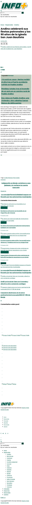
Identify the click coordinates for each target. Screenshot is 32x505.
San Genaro (10, 481)
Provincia (9, 477)
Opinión (5, 426)
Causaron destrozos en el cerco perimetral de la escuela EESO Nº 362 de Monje (15, 295)
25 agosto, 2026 (4, 215)
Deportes (6, 422)
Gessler (9, 470)
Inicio (2, 25)
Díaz (8, 466)
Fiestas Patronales (14, 178)
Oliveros (9, 475)
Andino (16, 25)
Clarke (3, 222)
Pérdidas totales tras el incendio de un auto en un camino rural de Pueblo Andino (15, 91)
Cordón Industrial (12, 462)
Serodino (9, 483)
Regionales (9, 25)
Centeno (9, 458)
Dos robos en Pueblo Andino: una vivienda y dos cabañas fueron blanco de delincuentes (15, 100)
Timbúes (9, 485)
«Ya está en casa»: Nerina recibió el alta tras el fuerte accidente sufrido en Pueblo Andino (15, 82)
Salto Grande (11, 479)
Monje (8, 473)
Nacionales (6, 424)
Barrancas (10, 456)
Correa (9, 464)
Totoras (4, 208)
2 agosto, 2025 (4, 41)
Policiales (4, 252)
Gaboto (9, 468)
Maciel (9, 471)
